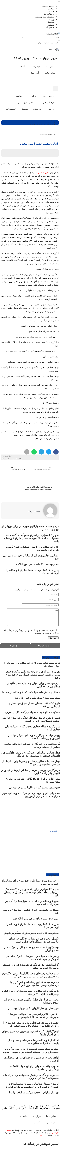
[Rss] (39, 80)
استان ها (33, 1108)
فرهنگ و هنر (44, 1108)
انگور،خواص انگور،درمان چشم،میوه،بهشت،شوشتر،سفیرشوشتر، (38, 488)
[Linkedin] (9, 1151)
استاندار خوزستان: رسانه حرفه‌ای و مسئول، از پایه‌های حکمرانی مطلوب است (33, 1042)
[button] (55, 88)
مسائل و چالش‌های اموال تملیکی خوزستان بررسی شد (30, 692)
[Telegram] (20, 1151)
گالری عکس (8, 1108)
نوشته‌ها (50, 122)
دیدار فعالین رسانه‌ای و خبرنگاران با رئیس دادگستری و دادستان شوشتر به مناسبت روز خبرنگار (30, 754)
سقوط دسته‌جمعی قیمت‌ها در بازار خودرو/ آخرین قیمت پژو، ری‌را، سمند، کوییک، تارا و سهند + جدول (31, 1050)
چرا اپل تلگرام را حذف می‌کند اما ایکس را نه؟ (34, 1092)
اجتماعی (56, 1105)
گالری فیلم (21, 1108)
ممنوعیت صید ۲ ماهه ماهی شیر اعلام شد (36, 564)
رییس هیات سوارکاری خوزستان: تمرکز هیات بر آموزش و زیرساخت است (34, 737)
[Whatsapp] (32, 1151)
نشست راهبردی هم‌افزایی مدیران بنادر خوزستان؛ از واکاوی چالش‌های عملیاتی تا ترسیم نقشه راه (30, 1024)
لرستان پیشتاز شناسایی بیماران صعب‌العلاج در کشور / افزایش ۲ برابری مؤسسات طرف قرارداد (32, 1085)
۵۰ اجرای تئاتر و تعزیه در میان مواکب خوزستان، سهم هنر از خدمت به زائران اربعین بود (31, 795)
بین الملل (35, 1105)
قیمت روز (14, 1105)
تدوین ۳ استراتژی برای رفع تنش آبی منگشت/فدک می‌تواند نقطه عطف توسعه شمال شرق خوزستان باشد (31, 538)
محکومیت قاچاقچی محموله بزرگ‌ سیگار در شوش (32, 712)
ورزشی (56, 1108)
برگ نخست (49, 121)
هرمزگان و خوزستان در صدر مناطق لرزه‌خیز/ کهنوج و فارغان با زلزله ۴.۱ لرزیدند (30, 992)
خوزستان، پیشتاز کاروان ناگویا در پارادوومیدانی (34, 787)
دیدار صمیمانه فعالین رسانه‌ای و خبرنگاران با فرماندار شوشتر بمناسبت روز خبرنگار (31, 763)
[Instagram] (46, 80)
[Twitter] (43, 1151)
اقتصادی (46, 1105)
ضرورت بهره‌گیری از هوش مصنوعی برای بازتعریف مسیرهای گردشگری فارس (31, 1076)
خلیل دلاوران (43, 1135)
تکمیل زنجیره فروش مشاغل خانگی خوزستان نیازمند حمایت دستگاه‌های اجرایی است (31, 719)
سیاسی (24, 1105)
